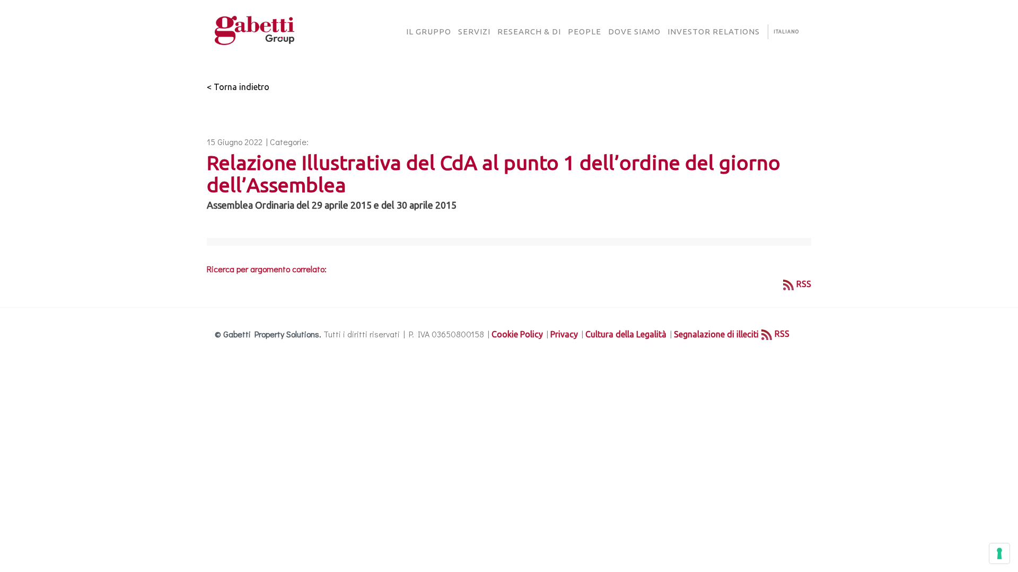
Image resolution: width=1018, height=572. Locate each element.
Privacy (564, 334)
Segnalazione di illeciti (716, 334)
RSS (803, 284)
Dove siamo (634, 31)
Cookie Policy (517, 334)
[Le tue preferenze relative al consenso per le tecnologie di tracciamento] (999, 553)
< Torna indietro (238, 87)
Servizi (474, 31)
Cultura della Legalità (625, 334)
